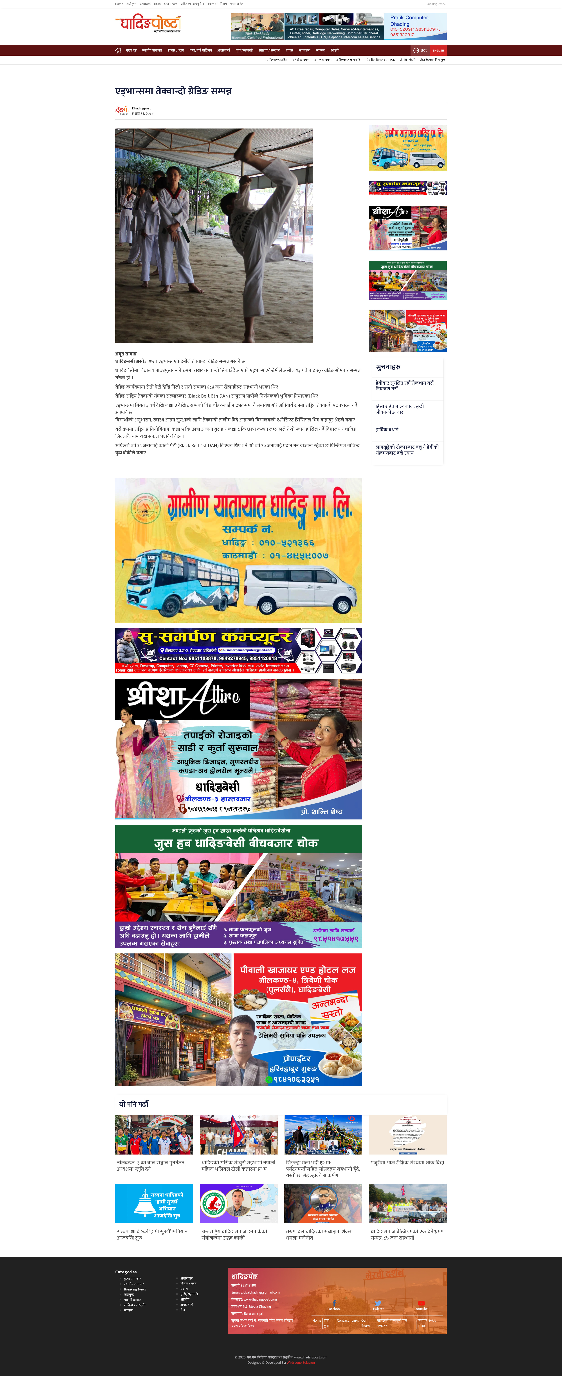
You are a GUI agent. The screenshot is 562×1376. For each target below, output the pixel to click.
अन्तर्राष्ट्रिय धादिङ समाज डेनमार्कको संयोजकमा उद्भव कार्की (234, 1234)
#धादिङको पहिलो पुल (432, 60)
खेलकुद (129, 1295)
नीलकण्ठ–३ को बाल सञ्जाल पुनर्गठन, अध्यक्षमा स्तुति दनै (151, 1166)
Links (157, 4)
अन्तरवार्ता (223, 51)
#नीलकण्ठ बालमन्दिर (348, 60)
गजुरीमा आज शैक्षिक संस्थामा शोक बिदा (407, 1162)
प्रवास (289, 51)
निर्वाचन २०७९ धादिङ (232, 4)
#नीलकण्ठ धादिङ (276, 60)
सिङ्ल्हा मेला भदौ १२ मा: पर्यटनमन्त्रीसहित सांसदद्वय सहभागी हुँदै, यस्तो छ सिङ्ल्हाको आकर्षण (323, 1169)
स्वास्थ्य (320, 51)
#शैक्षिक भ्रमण (300, 60)
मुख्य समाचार (132, 1279)
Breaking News (135, 1289)
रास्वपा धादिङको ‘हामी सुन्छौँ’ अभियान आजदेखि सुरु (152, 1234)
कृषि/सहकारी (244, 51)
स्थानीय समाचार (152, 51)
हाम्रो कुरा (131, 4)
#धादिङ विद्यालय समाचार (380, 60)
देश (182, 1310)
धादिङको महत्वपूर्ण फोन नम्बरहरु (198, 4)
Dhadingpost (141, 108)
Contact (145, 4)
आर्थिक (184, 1300)
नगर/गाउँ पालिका (201, 51)
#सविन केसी (407, 60)
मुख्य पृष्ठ (131, 51)
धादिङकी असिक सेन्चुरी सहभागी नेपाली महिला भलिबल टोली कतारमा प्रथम (238, 1166)
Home (119, 4)
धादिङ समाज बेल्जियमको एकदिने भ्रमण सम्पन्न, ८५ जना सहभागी (408, 1234)
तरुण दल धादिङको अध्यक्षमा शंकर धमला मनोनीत (318, 1234)
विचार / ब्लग (176, 51)
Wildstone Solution (301, 1363)
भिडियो (335, 51)
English (438, 50)
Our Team (170, 4)
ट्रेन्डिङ (424, 50)
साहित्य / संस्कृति (269, 51)
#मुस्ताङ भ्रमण (322, 60)
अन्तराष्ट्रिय (186, 1278)
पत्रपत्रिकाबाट (132, 1300)
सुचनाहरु (304, 51)
